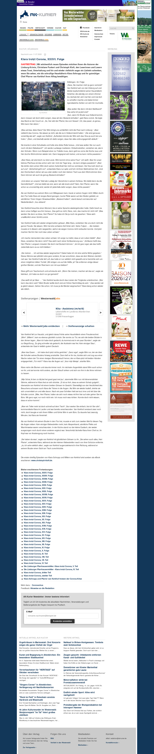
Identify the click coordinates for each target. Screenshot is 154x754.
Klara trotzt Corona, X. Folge (36, 550)
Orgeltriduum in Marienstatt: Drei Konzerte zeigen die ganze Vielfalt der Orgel (39, 643)
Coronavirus (37, 585)
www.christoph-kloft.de (41, 460)
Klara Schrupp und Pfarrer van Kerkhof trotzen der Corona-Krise (53, 578)
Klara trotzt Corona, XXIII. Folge (38, 510)
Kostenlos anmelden (62, 621)
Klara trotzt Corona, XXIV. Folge (38, 507)
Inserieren (97, 28)
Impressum (98, 36)
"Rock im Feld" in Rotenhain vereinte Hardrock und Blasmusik (37, 698)
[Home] (21, 21)
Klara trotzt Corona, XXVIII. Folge (38, 494)
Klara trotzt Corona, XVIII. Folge (38, 525)
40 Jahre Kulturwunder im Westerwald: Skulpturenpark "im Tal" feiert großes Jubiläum (38, 712)
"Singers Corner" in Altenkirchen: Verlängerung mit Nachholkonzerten (36, 686)
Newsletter (84, 36)
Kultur (58, 28)
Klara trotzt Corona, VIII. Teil (36, 556)
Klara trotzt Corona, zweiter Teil (38, 575)
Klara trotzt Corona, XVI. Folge (37, 532)
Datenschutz (98, 34)
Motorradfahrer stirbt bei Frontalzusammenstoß (75, 681)
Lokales (23, 34)
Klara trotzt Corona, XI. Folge (37, 547)
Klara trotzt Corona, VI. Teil (36, 563)
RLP (65, 28)
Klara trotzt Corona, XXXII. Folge (38, 481)
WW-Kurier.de (85, 31)
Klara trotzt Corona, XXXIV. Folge (38, 475)
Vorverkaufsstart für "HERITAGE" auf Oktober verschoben (37, 671)
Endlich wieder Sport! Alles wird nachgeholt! (79, 693)
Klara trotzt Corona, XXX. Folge (38, 488)
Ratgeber (48, 34)
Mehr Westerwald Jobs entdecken (41, 326)
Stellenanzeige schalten (81, 326)
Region (23, 28)
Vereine (50, 28)
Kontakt (97, 39)
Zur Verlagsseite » (29, 747)
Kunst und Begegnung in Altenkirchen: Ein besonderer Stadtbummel (39, 656)
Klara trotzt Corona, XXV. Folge (37, 503)
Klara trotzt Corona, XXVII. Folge (38, 497)
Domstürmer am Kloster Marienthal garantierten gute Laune (80, 668)
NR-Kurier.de (84, 34)
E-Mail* (29, 612)
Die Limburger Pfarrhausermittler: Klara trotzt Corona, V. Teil (51, 566)
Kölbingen (33, 49)
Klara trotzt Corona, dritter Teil (37, 572)
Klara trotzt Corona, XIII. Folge (37, 541)
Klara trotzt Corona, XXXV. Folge (38, 472)
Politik (30, 28)
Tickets (112, 34)
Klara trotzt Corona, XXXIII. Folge (38, 478)
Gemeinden (57, 34)
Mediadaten (98, 30)
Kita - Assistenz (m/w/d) (70, 308)
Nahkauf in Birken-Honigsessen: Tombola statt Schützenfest (83, 643)
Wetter (65, 34)
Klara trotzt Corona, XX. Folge (37, 519)
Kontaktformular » (112, 742)
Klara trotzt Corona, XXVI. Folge (38, 500)
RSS (52, 738)
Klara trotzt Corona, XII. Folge (37, 544)
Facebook (86, 28)
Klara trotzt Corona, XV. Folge (37, 535)
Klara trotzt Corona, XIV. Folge (37, 538)
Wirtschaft (40, 28)
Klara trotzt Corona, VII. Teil (36, 560)
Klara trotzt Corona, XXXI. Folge (38, 485)
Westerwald (27, 40)
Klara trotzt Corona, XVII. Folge (37, 528)
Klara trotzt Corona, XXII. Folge (37, 513)
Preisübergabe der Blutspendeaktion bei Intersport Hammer (83, 706)
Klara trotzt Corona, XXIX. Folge (38, 491)
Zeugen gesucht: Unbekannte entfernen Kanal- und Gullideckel (82, 656)
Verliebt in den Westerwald (60, 742)
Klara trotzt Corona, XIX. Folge (37, 522)
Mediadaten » (83, 745)
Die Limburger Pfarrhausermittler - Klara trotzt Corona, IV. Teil (51, 569)
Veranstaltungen (36, 34)
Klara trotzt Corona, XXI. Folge (37, 516)
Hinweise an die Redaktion (42, 588)
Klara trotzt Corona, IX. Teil (36, 553)
